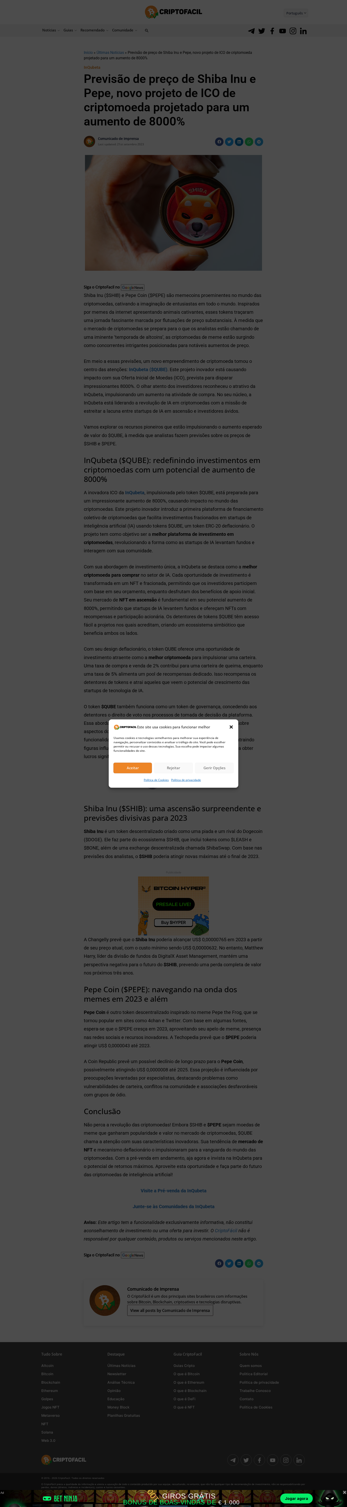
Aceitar (133, 768)
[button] (231, 727)
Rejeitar (173, 768)
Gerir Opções (214, 768)
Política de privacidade (186, 780)
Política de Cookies (156, 780)
